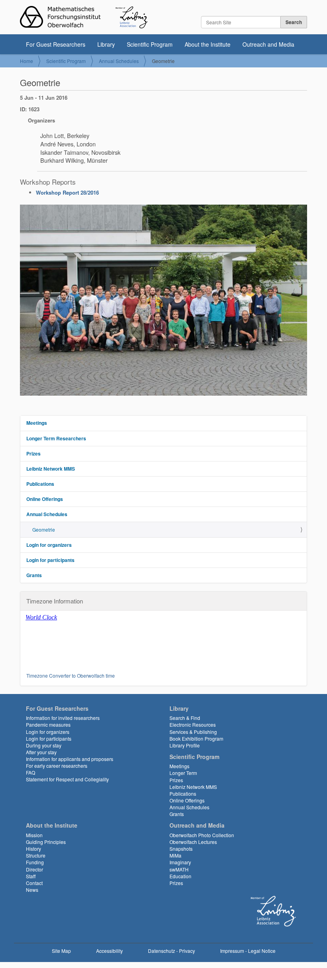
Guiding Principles (46, 841)
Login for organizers (49, 544)
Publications (40, 483)
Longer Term (183, 772)
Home (26, 60)
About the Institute (207, 44)
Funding (35, 862)
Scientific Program (150, 44)
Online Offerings (44, 499)
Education (180, 876)
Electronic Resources (192, 724)
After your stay (41, 752)
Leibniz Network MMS (50, 468)
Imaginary (180, 862)
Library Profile (184, 745)
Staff (30, 876)
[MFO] (84, 17)
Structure (35, 855)
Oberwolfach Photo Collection (201, 835)
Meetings (36, 422)
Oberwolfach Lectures (193, 841)
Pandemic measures (48, 724)
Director (34, 869)
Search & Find (184, 717)
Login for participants (50, 560)
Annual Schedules (119, 60)
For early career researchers (56, 765)
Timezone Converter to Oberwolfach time (70, 675)
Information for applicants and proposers (69, 758)
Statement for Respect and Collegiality (67, 779)
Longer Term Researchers (56, 438)
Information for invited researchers (63, 717)
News (32, 889)
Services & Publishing (193, 731)
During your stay (43, 745)
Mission (34, 835)
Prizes (33, 453)
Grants (34, 575)
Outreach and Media (268, 44)
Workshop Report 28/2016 (67, 192)
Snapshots (181, 848)
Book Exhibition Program (196, 738)
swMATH (179, 869)
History (33, 848)
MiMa (175, 855)
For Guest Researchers (55, 44)
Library (106, 44)
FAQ (30, 772)
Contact (34, 882)
